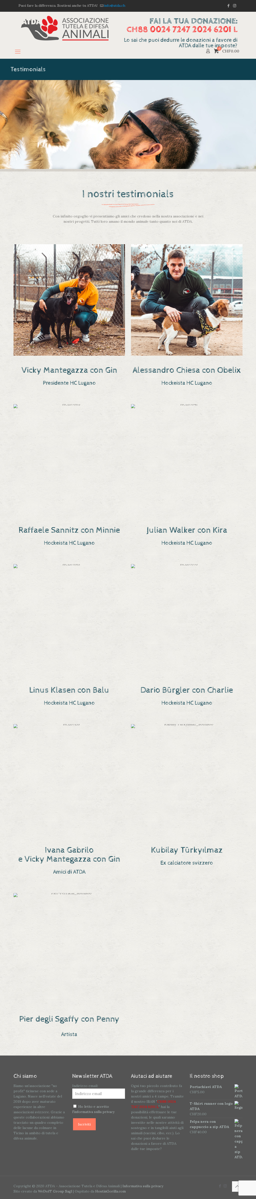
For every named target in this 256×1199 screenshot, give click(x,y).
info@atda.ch (114, 5)
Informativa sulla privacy (142, 1186)
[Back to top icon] (237, 1186)
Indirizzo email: (85, 1086)
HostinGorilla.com (110, 1191)
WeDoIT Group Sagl (55, 1191)
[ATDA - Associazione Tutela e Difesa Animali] (64, 28)
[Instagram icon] (234, 5)
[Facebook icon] (228, 5)
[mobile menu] (18, 51)
